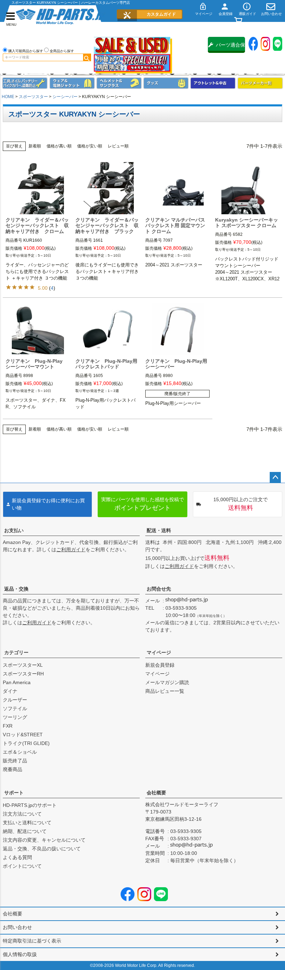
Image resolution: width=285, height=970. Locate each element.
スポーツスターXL (23, 665)
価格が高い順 (59, 146)
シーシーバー (65, 96)
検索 (87, 57)
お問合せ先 (159, 589)
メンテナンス (25, 83)
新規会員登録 (159, 665)
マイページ (159, 652)
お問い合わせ (17, 927)
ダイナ (10, 691)
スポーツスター (33, 96)
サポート (14, 792)
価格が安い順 (89, 146)
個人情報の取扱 (20, 954)
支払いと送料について (27, 822)
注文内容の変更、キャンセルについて (44, 840)
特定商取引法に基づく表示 (32, 941)
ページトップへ (275, 477)
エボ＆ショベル (20, 752)
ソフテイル (15, 708)
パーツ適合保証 (230, 47)
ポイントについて (22, 866)
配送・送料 (159, 530)
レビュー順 (118, 146)
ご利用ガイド (71, 549)
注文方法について (22, 814)
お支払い (14, 530)
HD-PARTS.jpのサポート (30, 805)
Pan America (17, 682)
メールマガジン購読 (167, 682)
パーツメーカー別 (260, 83)
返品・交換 (16, 589)
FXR (8, 726)
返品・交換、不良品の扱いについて (42, 848)
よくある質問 (17, 857)
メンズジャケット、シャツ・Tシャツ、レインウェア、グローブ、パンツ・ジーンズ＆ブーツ (72, 83)
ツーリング (15, 717)
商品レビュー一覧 (164, 691)
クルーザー (15, 700)
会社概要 (156, 792)
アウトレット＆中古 (213, 83)
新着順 (34, 146)
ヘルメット (119, 83)
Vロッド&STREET (23, 734)
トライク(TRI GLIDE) (26, 743)
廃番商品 (12, 769)
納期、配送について (25, 831)
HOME (8, 96)
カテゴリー (16, 652)
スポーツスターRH (23, 673)
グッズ (166, 83)
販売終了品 (15, 760)
